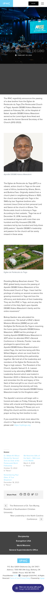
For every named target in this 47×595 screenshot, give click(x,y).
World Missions (23, 545)
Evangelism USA (23, 541)
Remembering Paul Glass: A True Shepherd (11, 477)
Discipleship (23, 536)
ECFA (16, 575)
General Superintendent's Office (23, 550)
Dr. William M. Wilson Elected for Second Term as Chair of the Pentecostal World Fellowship (12, 460)
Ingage (42, 578)
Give (33, 3)
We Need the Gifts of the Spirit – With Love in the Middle (32, 458)
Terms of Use (14, 578)
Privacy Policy (25, 578)
